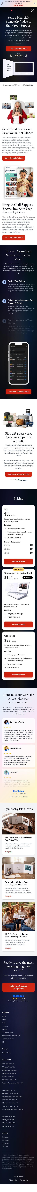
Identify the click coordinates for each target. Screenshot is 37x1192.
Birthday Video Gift (8, 1064)
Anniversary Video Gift (9, 1070)
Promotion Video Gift (9, 1090)
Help (3, 1023)
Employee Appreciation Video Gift (13, 1109)
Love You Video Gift (8, 1116)
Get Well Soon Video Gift (10, 1093)
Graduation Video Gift (9, 1080)
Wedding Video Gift (8, 1067)
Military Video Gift (8, 1120)
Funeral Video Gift (8, 1076)
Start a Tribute (18, 5)
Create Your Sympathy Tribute (18, 392)
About (4, 1016)
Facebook (5, 1140)
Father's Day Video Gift (9, 1100)
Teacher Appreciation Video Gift (12, 1083)
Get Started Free (18, 561)
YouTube (5, 1147)
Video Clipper (6, 1053)
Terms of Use (24, 1180)
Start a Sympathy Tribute (18, 49)
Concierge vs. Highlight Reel (11, 1036)
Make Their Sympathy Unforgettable (19, 987)
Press (4, 1020)
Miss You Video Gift (8, 1123)
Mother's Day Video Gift (10, 1103)
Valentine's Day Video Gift (10, 1106)
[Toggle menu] (33, 11)
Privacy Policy (13, 1180)
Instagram (5, 1137)
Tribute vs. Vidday (8, 1039)
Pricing (4, 1029)
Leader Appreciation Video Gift (12, 1096)
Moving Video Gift (8, 1126)
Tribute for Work (7, 1032)
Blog (3, 1042)
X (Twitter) (5, 1143)
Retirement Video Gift (9, 1073)
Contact (5, 1026)
